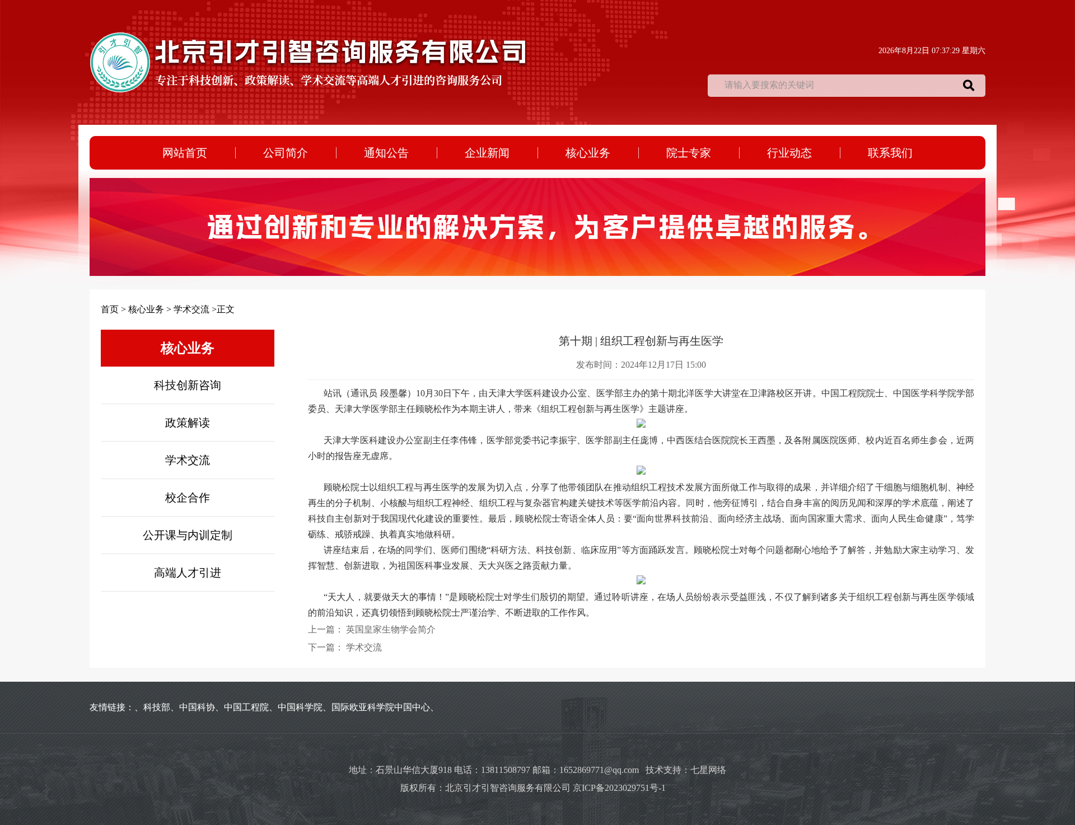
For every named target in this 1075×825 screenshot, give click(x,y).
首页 (110, 309)
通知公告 (386, 153)
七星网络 (708, 770)
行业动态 (789, 153)
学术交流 (191, 309)
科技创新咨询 (187, 385)
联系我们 (890, 153)
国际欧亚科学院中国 (371, 707)
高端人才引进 (187, 572)
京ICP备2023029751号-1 (624, 788)
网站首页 (184, 153)
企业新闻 (487, 153)
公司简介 (285, 153)
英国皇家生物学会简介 (391, 629)
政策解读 (187, 422)
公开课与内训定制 (187, 535)
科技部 (156, 707)
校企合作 (187, 497)
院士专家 (688, 153)
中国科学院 (300, 707)
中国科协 (197, 707)
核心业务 (587, 153)
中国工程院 (246, 707)
